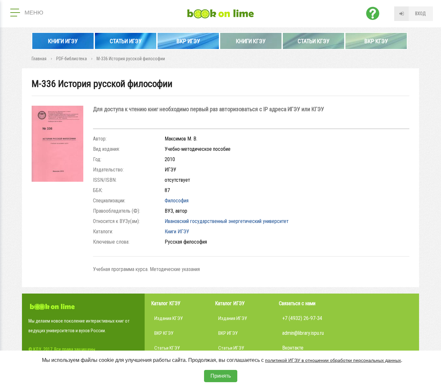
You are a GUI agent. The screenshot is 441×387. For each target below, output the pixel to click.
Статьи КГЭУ (314, 41)
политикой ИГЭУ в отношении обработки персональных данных (333, 360)
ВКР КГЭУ (376, 41)
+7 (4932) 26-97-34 (302, 318)
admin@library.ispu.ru (303, 333)
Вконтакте (292, 348)
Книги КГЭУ (251, 41)
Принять (220, 376)
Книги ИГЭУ (63, 41)
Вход (420, 13)
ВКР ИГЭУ (188, 41)
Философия (177, 201)
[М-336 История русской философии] (57, 180)
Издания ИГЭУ (232, 318)
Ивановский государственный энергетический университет (227, 221)
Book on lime (220, 13)
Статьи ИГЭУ (126, 41)
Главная (39, 58)
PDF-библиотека (71, 58)
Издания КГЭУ (168, 318)
